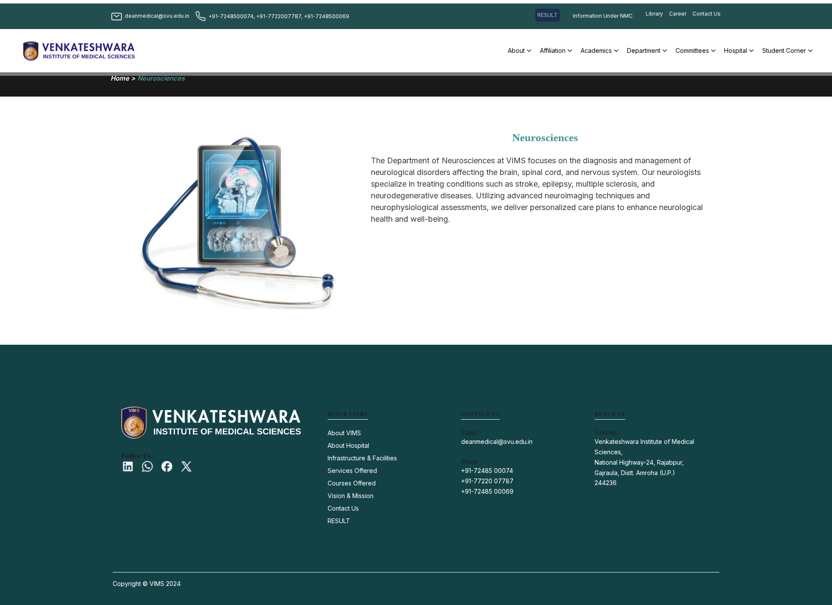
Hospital (735, 50)
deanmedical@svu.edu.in (497, 441)
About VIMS (344, 433)
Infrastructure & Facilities (362, 458)
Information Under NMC (603, 16)
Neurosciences (161, 78)
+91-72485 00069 (487, 491)
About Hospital (348, 445)
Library (654, 13)
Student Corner (784, 50)
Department (643, 50)
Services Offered (352, 470)
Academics (596, 50)
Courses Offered (352, 483)
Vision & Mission (351, 495)
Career (677, 13)
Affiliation (553, 50)
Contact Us (706, 13)
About (516, 50)
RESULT (547, 14)
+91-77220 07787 (487, 481)
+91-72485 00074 (487, 470)
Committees (692, 50)
